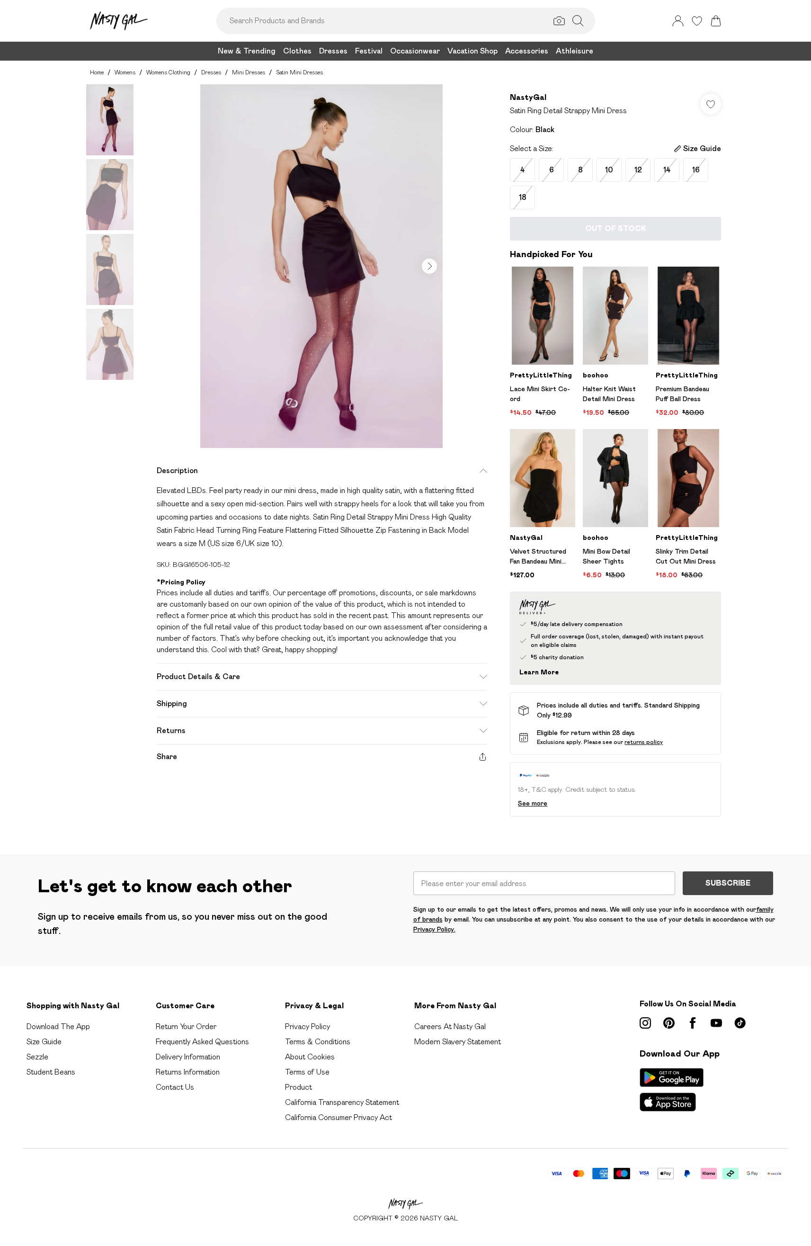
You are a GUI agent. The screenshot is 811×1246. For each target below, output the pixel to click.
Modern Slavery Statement (457, 1042)
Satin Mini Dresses (299, 72)
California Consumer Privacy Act (338, 1117)
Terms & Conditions (317, 1042)
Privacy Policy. (434, 929)
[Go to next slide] (429, 266)
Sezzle (37, 1057)
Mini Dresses (248, 72)
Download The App (58, 1026)
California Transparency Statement (342, 1102)
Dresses (211, 72)
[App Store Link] (672, 1090)
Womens (125, 72)
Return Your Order (186, 1026)
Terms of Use (307, 1072)
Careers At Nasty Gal (450, 1026)
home (97, 72)
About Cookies (310, 1057)
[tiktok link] (740, 1023)
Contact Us (175, 1087)
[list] (321, 266)
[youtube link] (716, 1023)
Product (298, 1087)
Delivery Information (188, 1057)
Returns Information (188, 1072)
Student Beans (51, 1072)
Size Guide (44, 1042)
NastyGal (528, 97)
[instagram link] (645, 1023)
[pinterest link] (669, 1023)
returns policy (643, 742)
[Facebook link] (692, 1023)
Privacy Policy (307, 1026)
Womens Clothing (168, 72)
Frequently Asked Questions (202, 1042)
